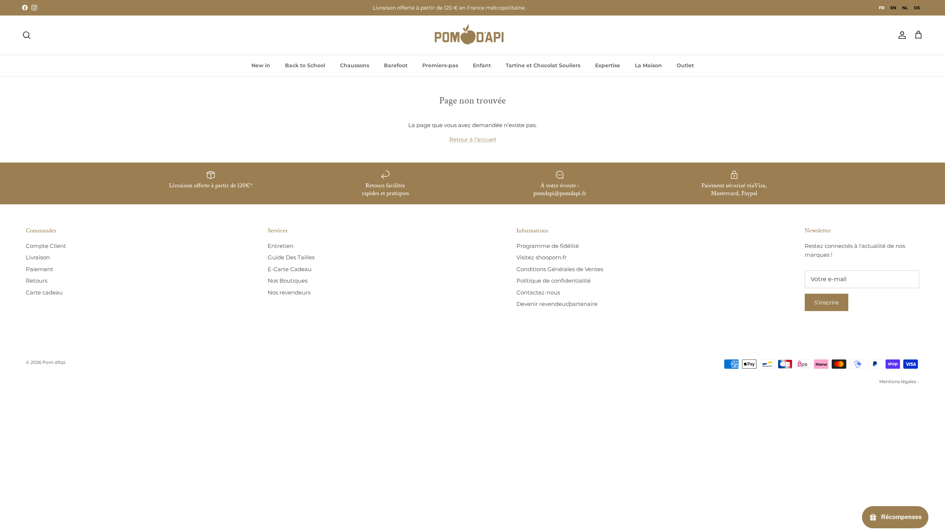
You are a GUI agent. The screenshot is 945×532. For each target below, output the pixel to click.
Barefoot (396, 65)
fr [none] (881, 7)
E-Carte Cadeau (290, 269)
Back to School (305, 65)
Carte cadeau (44, 292)
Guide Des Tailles (291, 257)
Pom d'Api (53, 362)
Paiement (39, 269)
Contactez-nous (538, 292)
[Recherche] (26, 35)
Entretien (280, 245)
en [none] (893, 7)
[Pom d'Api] (472, 35)
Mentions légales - (899, 381)
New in (260, 65)
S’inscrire (826, 302)
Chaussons (354, 65)
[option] (893, 8)
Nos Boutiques (287, 280)
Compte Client (46, 245)
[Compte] (901, 35)
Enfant (482, 65)
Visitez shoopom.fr (541, 257)
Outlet (685, 65)
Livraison (38, 257)
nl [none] (905, 7)
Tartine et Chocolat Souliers (543, 65)
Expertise (607, 65)
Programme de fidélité (547, 245)
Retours (36, 280)
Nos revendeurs (289, 292)
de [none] (917, 7)
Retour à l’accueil (472, 139)
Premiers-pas (440, 65)
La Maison (648, 65)
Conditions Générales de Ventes (559, 269)
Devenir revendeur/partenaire (557, 303)
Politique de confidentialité (553, 280)
